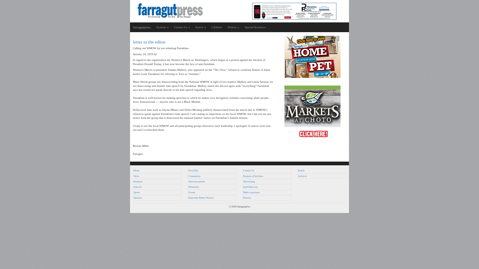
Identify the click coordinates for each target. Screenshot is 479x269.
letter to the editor (149, 42)
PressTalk (193, 170)
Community (194, 176)
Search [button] (199, 27)
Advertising (249, 181)
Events (191, 192)
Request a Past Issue (253, 176)
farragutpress (142, 27)
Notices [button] (232, 27)
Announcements (196, 181)
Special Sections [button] (254, 27)
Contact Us (248, 170)
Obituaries (193, 187)
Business (138, 181)
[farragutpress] (185, 10)
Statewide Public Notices (201, 198)
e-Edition (216, 27)
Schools (138, 187)
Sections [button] (161, 27)
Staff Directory (250, 187)
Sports (137, 192)
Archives (302, 176)
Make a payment (251, 192)
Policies (247, 198)
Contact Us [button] (181, 27)
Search (301, 170)
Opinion (138, 198)
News (136, 176)
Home (137, 170)
